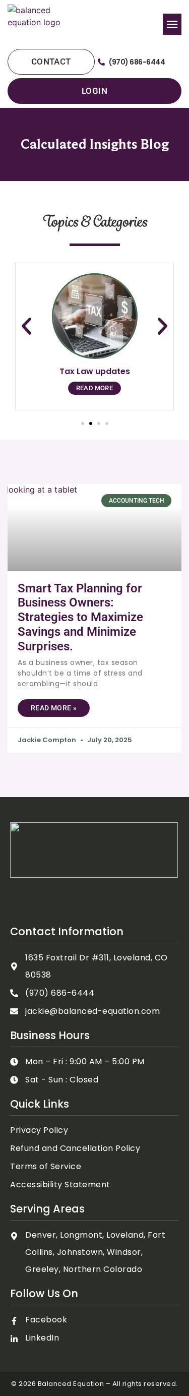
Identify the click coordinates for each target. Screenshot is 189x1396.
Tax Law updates (94, 371)
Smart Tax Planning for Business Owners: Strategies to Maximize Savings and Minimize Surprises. (80, 617)
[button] (172, 24)
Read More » (54, 708)
